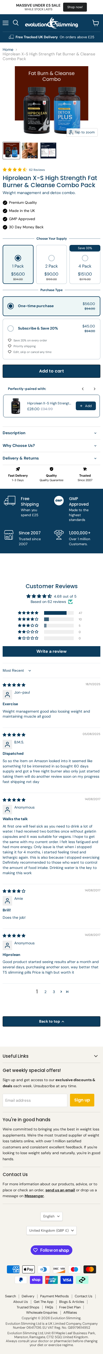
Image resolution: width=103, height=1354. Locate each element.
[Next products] (94, 389)
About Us (20, 1301)
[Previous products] (83, 389)
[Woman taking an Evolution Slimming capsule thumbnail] (29, 150)
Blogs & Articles (71, 1301)
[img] (14, 685)
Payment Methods (54, 1296)
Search (10, 1296)
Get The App (43, 1301)
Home (8, 49)
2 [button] (45, 991)
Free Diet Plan (70, 1307)
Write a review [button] (51, 651)
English (49, 1216)
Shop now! (75, 7)
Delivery (28, 1296)
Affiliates (70, 1312)
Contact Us (83, 1296)
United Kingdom (49, 1230)
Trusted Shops (28, 1307)
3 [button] (54, 991)
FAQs (49, 1307)
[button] (18, 268)
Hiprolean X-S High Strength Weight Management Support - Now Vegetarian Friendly (50, 403)
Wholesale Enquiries (42, 1312)
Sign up (82, 1100)
